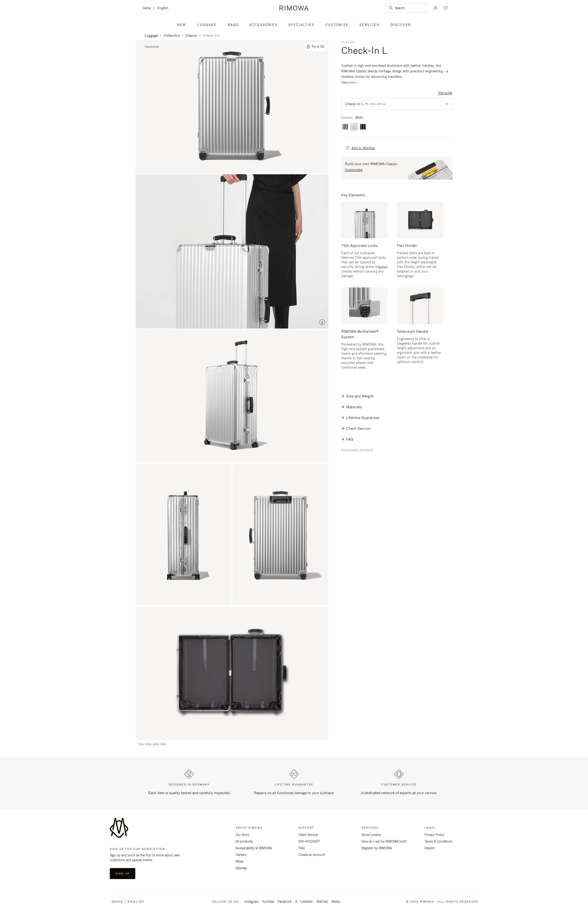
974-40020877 (309, 841)
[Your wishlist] (445, 8)
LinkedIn (307, 902)
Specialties (301, 25)
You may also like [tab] (152, 744)
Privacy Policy (434, 835)
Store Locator (371, 835)
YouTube (268, 902)
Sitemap (241, 868)
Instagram (251, 902)
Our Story (242, 835)
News (239, 861)
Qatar (148, 8)
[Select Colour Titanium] (345, 127)
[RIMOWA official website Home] (294, 8)
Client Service (308, 835)
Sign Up (123, 873)
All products (244, 841)
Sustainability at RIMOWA (254, 848)
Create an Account (312, 855)
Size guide (445, 93)
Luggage (207, 25)
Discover (400, 25)
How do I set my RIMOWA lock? (384, 841)
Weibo (335, 902)
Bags (233, 25)
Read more (348, 82)
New (181, 25)
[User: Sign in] (435, 8)
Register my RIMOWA (377, 848)
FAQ (302, 848)
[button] (360, 148)
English (163, 8)
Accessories (263, 25)
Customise (337, 25)
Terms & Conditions (438, 841)
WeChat (322, 901)
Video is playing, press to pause (232, 251)
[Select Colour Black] (363, 127)
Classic (191, 35)
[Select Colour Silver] (354, 127)
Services (369, 25)
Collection (172, 35)
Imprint (429, 848)
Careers (241, 855)
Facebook (284, 902)
